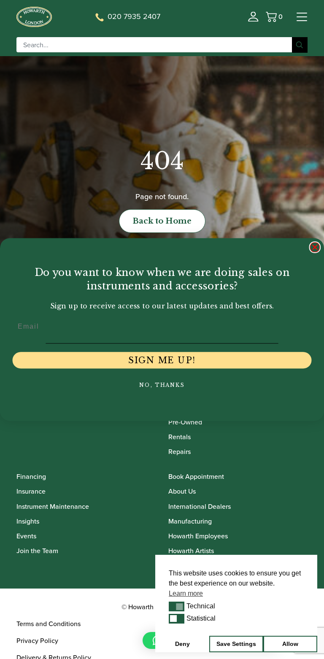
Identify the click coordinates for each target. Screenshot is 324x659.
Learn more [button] (186, 593)
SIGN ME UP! (162, 360)
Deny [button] (182, 643)
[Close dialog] (315, 247)
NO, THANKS (161, 385)
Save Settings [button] (236, 643)
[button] (176, 606)
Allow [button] (290, 643)
